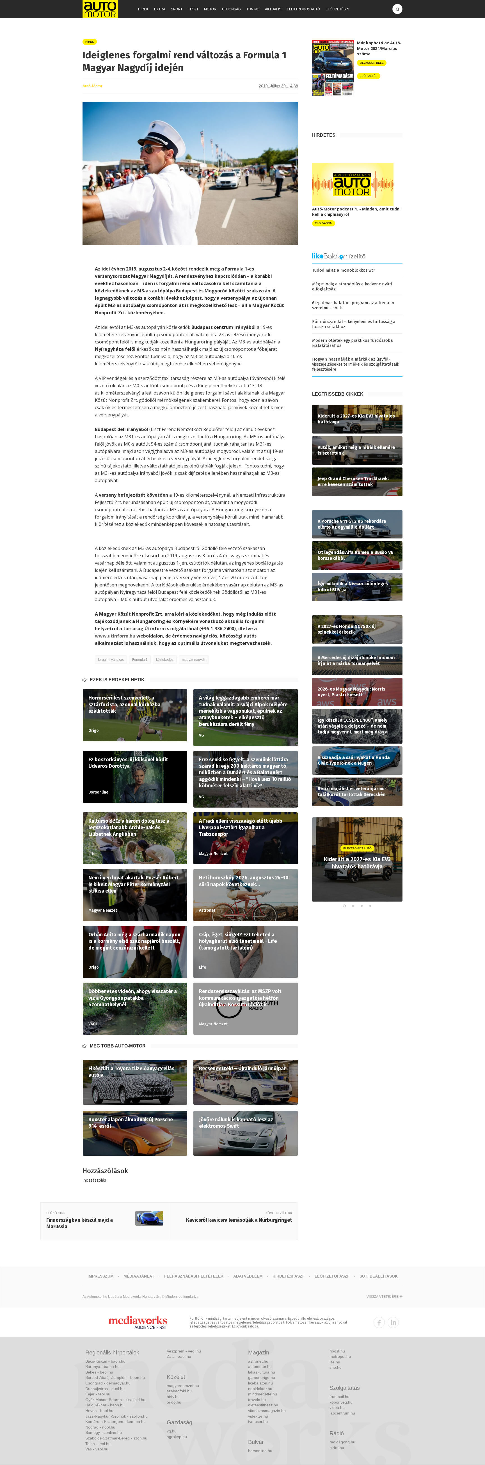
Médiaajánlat (138, 1276)
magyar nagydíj (193, 660)
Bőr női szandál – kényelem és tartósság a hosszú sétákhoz (353, 324)
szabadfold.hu (179, 1391)
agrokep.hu (177, 1436)
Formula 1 (140, 660)
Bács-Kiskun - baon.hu (105, 1361)
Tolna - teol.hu (98, 1443)
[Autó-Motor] (100, 9)
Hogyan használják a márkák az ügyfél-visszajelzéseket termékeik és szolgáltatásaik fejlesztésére (355, 364)
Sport (176, 9)
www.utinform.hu (115, 636)
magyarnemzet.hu (183, 1385)
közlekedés (164, 660)
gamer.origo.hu (261, 1377)
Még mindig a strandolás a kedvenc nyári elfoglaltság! (352, 286)
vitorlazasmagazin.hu (267, 1410)
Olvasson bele (372, 62)
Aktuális (273, 9)
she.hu (336, 1367)
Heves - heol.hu (99, 1410)
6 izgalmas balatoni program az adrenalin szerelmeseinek (353, 305)
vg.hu (172, 1431)
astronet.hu (258, 1361)
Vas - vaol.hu (96, 1449)
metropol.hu (340, 1356)
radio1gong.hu (342, 1442)
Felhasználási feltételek (193, 1276)
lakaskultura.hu (261, 1372)
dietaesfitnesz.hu (263, 1405)
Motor (210, 9)
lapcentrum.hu (342, 1413)
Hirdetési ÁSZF (289, 1276)
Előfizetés (336, 9)
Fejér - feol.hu (97, 1394)
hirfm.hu (337, 1447)
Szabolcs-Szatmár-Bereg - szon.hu (116, 1438)
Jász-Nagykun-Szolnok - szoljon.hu (116, 1416)
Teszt (193, 9)
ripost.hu (337, 1351)
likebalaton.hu (260, 1383)
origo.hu (174, 1402)
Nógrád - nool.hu (100, 1427)
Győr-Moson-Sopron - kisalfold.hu (115, 1399)
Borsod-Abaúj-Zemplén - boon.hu (115, 1377)
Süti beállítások (379, 1276)
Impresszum (101, 1276)
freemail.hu (339, 1396)
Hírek (143, 9)
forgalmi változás (111, 660)
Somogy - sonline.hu (103, 1432)
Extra (159, 9)
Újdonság (231, 9)
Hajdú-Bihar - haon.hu (105, 1405)
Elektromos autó (303, 9)
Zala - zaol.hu (179, 1356)
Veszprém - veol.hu (184, 1351)
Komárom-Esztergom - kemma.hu (115, 1421)
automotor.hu (260, 1366)
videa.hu (337, 1407)
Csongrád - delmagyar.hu (108, 1383)
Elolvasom (323, 223)
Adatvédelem (248, 1276)
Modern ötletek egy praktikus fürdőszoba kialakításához (352, 343)
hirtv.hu (173, 1396)
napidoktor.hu (260, 1388)
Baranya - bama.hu (102, 1366)
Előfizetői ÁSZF (332, 1276)
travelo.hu (257, 1399)
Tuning (252, 9)
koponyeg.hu (341, 1402)
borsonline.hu (260, 1450)
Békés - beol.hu (99, 1372)
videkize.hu (258, 1416)
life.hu (335, 1362)
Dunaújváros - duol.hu (105, 1388)
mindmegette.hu (262, 1394)
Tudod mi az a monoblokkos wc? (343, 270)
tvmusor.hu (258, 1421)
